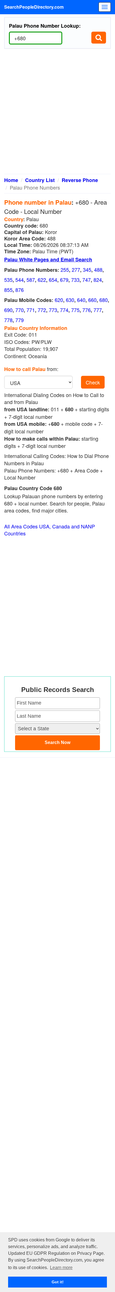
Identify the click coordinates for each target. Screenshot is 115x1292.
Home (11, 180)
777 (98, 309)
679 (64, 279)
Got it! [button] (58, 1282)
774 (64, 309)
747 (86, 279)
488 (98, 269)
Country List (40, 180)
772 (42, 309)
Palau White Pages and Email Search (48, 259)
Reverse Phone (80, 180)
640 (81, 299)
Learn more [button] (61, 1267)
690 (8, 309)
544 (19, 279)
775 (75, 309)
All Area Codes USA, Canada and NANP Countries (49, 530)
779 (19, 319)
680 (103, 299)
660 (92, 299)
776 (86, 309)
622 (42, 279)
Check (93, 382)
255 (65, 269)
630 (70, 299)
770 (19, 309)
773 (53, 309)
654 (53, 279)
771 (31, 309)
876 (19, 289)
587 (31, 279)
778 (8, 319)
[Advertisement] (57, 113)
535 (8, 279)
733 (75, 279)
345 (87, 269)
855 (8, 289)
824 (98, 279)
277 (76, 269)
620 (59, 299)
